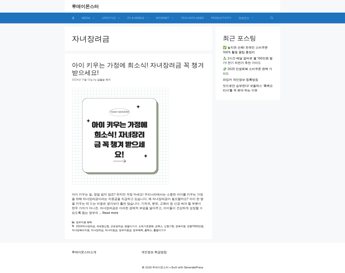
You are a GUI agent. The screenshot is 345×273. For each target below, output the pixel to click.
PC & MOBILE (135, 18)
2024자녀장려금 (85, 226)
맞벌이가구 (131, 226)
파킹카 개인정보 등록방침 (240, 79)
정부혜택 (138, 230)
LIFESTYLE (109, 18)
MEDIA (86, 18)
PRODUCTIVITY (221, 18)
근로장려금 (117, 226)
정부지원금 (125, 230)
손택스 (159, 226)
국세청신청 (102, 226)
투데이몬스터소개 (84, 252)
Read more (110, 213)
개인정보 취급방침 (154, 252)
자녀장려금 (97, 230)
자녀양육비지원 (80, 230)
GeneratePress (193, 267)
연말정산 (243, 18)
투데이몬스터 (85, 6)
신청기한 (169, 226)
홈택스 (148, 230)
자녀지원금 (111, 230)
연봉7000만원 (195, 226)
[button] (272, 18)
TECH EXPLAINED (192, 18)
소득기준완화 (146, 226)
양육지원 (181, 226)
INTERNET (162, 18)
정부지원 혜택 (84, 222)
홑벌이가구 (159, 230)
